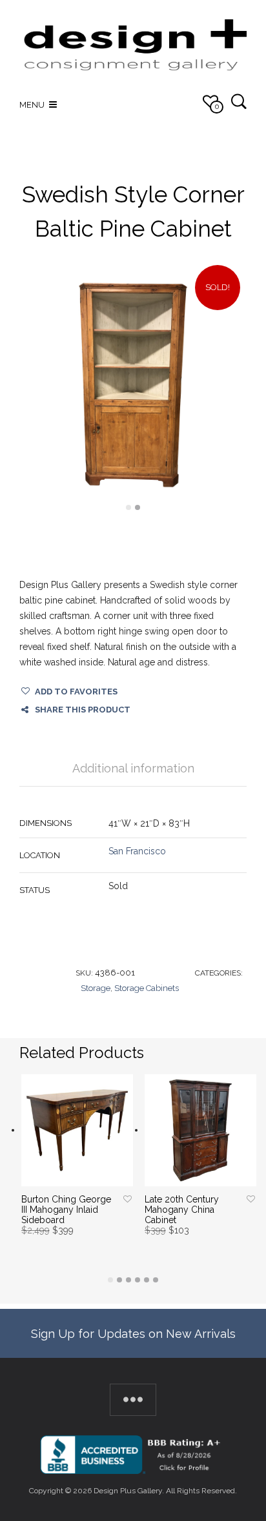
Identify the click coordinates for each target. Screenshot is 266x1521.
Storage (95, 988)
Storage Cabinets (146, 988)
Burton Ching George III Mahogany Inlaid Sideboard (66, 1209)
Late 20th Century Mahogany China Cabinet (182, 1209)
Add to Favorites (76, 691)
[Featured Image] (133, 384)
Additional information (133, 768)
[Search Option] (238, 101)
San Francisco (137, 851)
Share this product (82, 709)
